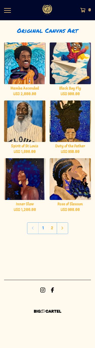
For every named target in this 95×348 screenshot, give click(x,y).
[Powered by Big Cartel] (47, 311)
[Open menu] (7, 10)
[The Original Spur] (47, 10)
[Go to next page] (62, 228)
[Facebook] (52, 290)
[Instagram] (43, 290)
